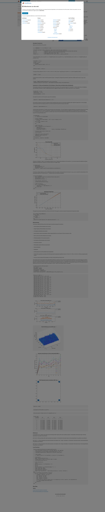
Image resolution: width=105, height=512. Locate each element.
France (39, 27)
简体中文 (71, 26)
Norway (54, 21)
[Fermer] (82, 3)
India (69, 21)
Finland (39, 26)
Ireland (39, 29)
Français (55, 32)
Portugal (54, 24)
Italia (38, 30)
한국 (69, 30)
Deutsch (55, 29)
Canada (23, 21)
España (39, 24)
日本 (69, 29)
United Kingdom (56, 33)
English (55, 30)
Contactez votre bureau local (52, 37)
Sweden (54, 26)
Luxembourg (40, 32)
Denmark (39, 21)
